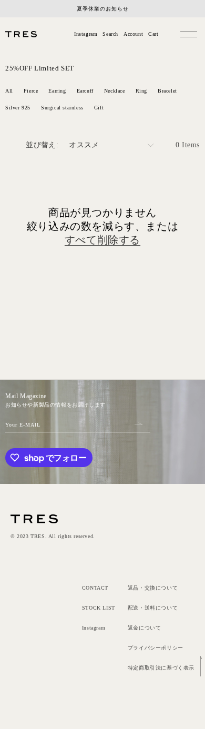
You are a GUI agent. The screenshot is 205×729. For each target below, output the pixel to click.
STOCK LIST (98, 608)
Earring (57, 91)
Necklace (114, 91)
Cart (153, 34)
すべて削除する (102, 240)
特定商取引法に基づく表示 (161, 668)
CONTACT (95, 588)
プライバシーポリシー (155, 648)
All (9, 91)
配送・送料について (153, 608)
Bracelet (167, 91)
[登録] (138, 423)
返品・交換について (153, 588)
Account (133, 34)
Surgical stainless (62, 107)
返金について (144, 628)
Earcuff (85, 91)
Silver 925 (17, 107)
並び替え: (42, 145)
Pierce (31, 91)
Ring (141, 91)
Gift (99, 107)
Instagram (85, 34)
